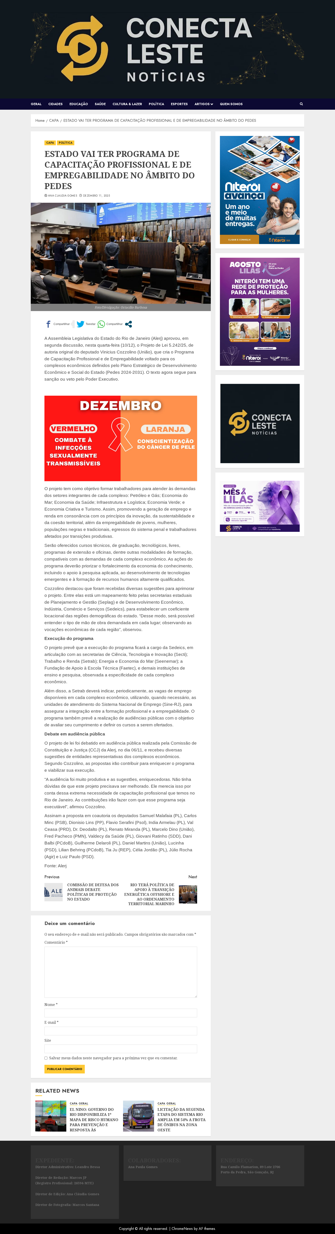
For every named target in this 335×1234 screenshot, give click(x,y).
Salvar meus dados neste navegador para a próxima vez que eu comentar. (113, 1057)
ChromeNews (182, 1228)
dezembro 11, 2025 (96, 196)
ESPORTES (179, 104)
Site (47, 1040)
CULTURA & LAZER (127, 104)
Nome (51, 1004)
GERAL (36, 104)
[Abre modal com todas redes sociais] (128, 324)
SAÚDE (100, 104)
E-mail (51, 1022)
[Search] (301, 104)
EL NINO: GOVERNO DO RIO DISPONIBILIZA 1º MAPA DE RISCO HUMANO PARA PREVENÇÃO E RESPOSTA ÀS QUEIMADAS (94, 1122)
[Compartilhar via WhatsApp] (110, 324)
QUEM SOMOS (231, 104)
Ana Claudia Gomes (62, 196)
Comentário (56, 942)
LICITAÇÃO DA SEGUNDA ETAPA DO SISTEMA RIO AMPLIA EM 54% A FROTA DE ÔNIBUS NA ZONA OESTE (181, 1120)
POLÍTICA (156, 104)
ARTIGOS (202, 104)
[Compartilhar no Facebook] (57, 324)
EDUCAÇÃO (79, 104)
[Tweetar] (86, 324)
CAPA (50, 143)
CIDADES (55, 104)
